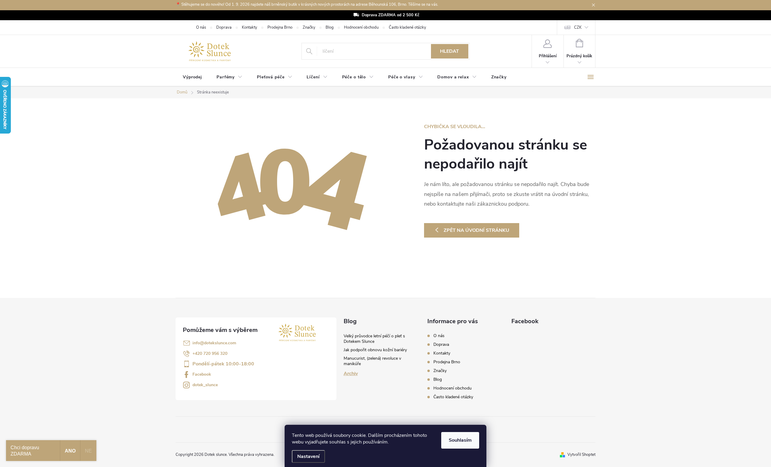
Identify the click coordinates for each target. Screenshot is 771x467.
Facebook (201, 374)
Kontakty (249, 27)
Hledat (449, 51)
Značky (309, 27)
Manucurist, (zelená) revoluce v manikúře (372, 361)
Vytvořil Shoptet (581, 454)
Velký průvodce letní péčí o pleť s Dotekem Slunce (374, 338)
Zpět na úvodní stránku (476, 230)
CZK (578, 27)
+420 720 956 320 (209, 353)
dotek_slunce (205, 385)
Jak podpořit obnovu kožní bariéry (375, 350)
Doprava (224, 27)
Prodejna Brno (279, 27)
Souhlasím (460, 440)
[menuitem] (192, 77)
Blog (330, 27)
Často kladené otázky (407, 27)
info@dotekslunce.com (214, 343)
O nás (201, 27)
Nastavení (308, 456)
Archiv (351, 373)
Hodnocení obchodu (361, 27)
